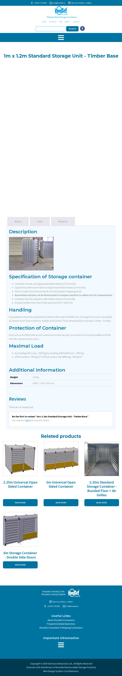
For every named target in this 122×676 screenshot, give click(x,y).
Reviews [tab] (63, 221)
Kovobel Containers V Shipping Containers (61, 627)
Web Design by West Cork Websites (61, 671)
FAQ (60, 22)
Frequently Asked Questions (61, 623)
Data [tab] (39, 221)
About (67, 22)
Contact (76, 22)
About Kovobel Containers (61, 620)
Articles (52, 22)
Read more (20, 502)
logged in (28, 420)
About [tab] (18, 221)
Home (44, 22)
